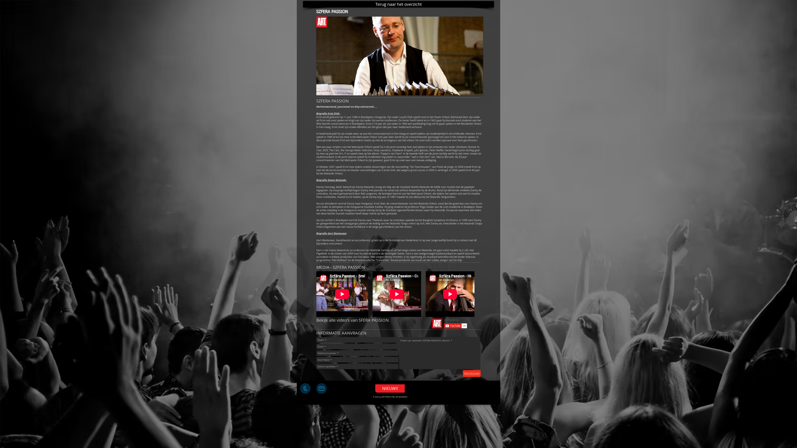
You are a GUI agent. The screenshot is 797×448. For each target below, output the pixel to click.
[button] (399, 56)
